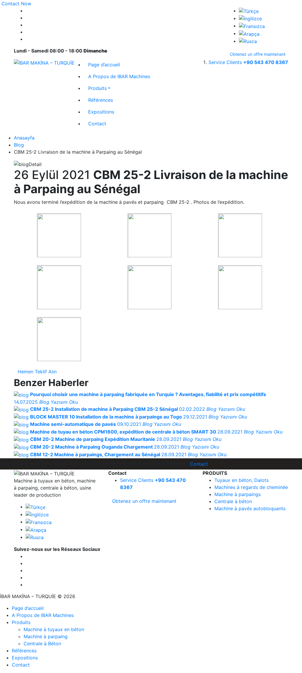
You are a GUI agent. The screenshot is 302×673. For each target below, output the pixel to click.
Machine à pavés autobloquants (249, 508)
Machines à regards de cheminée (251, 487)
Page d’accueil (104, 65)
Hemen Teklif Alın (37, 372)
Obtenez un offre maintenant (257, 54)
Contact (97, 124)
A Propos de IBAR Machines (119, 76)
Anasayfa (24, 138)
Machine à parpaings (237, 494)
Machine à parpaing (46, 636)
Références (100, 100)
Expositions (101, 112)
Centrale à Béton (42, 643)
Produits (97, 88)
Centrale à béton (233, 501)
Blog (19, 145)
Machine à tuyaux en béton (54, 629)
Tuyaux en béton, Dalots (241, 480)
